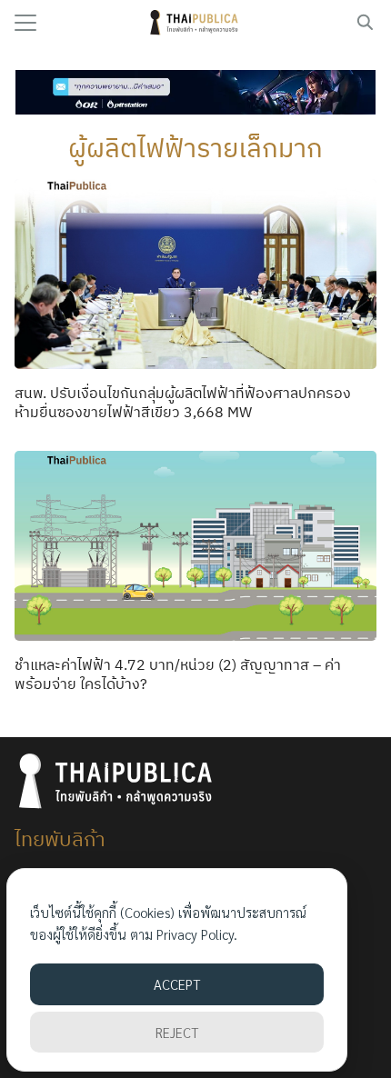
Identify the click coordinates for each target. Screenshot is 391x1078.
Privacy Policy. (196, 934)
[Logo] (196, 22)
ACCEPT (177, 984)
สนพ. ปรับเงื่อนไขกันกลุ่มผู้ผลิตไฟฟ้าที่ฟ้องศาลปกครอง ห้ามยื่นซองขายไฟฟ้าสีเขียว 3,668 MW (183, 402)
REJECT (176, 1032)
